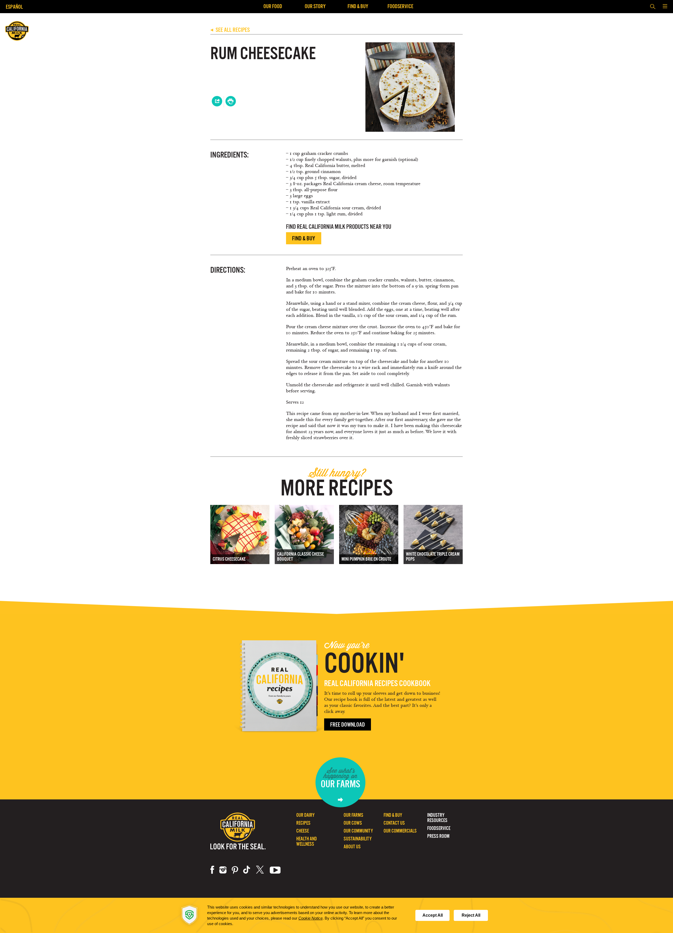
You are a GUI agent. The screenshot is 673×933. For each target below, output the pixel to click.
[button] (665, 6)
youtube (275, 870)
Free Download (347, 724)
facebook (212, 870)
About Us (352, 846)
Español (14, 7)
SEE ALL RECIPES (230, 30)
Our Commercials (400, 831)
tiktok (247, 870)
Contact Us (394, 823)
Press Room (438, 836)
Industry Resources (437, 817)
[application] (336, 915)
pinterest (235, 870)
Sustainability (358, 838)
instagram (223, 870)
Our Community (358, 831)
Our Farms (353, 815)
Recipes (303, 823)
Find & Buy (358, 6)
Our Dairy (305, 815)
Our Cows (353, 823)
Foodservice (400, 6)
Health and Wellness (306, 841)
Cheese (302, 831)
